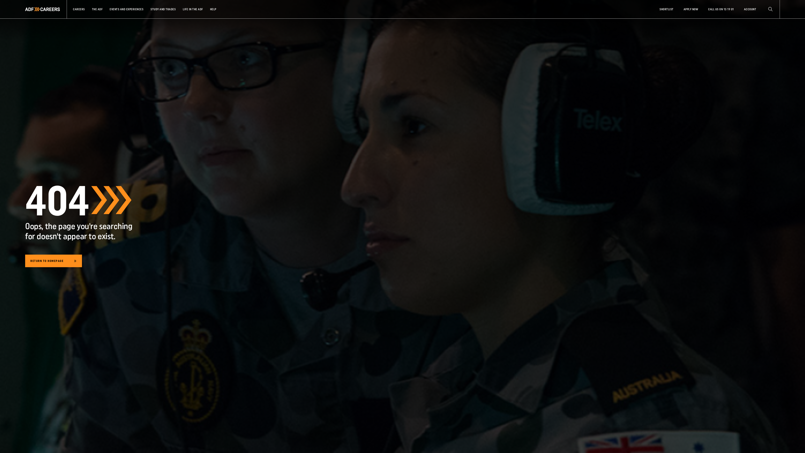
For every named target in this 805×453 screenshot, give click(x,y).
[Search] (770, 9)
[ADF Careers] (42, 9)
